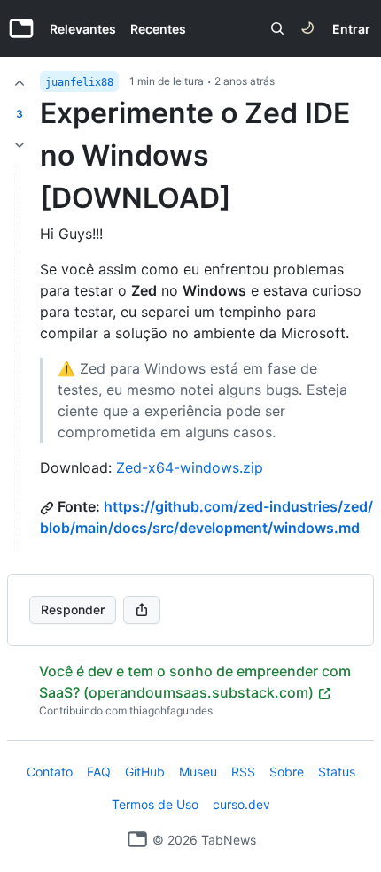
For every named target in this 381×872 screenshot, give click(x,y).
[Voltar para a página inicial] (137, 839)
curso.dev (241, 804)
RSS (243, 771)
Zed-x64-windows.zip (189, 467)
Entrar (351, 28)
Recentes (158, 28)
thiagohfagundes (171, 710)
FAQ (99, 771)
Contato (50, 771)
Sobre (286, 771)
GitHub (145, 771)
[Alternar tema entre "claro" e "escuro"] (307, 28)
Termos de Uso (155, 804)
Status (336, 771)
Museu (198, 771)
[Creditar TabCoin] (19, 83)
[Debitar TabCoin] (19, 145)
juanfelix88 (79, 82)
